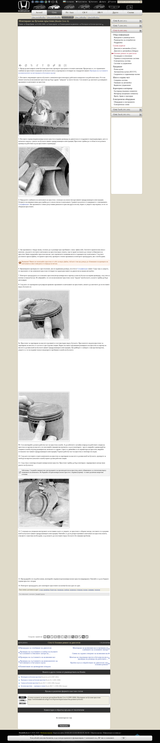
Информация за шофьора (112, 733)
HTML (22, 700)
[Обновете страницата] (26, 65)
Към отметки (82, 2)
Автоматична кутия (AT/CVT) (125, 72)
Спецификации (23, 204)
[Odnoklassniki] (55, 636)
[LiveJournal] (72, 636)
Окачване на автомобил (123, 83)
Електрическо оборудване (124, 99)
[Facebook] (48, 636)
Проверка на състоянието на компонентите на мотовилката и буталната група (39, 662)
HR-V (100, 12)
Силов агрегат (119, 46)
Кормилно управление (122, 85)
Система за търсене (26, 735)
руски (41, 589)
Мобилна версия (46, 733)
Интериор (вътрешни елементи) (126, 94)
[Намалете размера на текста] (31, 65)
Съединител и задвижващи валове (127, 74)
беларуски (53, 589)
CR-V (84, 12)
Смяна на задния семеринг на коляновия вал (90, 653)
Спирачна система (121, 80)
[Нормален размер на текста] (43, 65)
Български (70, 2)
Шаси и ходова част (121, 77)
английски (47, 589)
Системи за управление (123, 63)
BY (71, 733)
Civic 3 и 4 (38, 17)
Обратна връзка (96, 733)
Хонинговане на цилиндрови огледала (35, 666)
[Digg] (83, 636)
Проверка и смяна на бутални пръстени (40, 680)
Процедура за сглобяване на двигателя (35, 648)
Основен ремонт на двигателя (125, 53)
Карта (104, 2)
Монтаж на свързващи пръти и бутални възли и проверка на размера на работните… (89, 658)
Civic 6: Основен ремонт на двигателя (64, 643)
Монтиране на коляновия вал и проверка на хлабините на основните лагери (90, 649)
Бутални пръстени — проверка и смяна (44, 686)
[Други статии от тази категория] (48, 65)
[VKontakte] (44, 636)
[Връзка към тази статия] (54, 65)
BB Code (22, 703)
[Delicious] (79, 636)
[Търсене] (141, 1)
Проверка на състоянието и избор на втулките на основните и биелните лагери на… (39, 652)
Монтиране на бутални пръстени (40, 677)
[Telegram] (62, 636)
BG (68, 733)
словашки (91, 589)
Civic (54, 12)
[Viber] (65, 636)
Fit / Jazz (70, 12)
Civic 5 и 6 (53, 17)
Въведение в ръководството (124, 37)
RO (81, 733)
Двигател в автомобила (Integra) (126, 51)
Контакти (94, 2)
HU (88, 733)
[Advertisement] (64, 45)
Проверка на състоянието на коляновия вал (37, 657)
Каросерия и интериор (122, 88)
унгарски (97, 589)
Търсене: (113, 2)
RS (76, 733)
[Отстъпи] (20, 65)
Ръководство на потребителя (124, 40)
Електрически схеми (121, 104)
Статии (131, 12)
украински (60, 589)
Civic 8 (93, 17)
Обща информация (121, 35)
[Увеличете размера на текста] (37, 65)
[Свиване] (140, 30)
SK (86, 733)
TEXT (22, 697)
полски (85, 589)
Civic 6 (67, 17)
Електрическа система (122, 61)
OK (123, 738)
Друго (115, 12)
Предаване (117, 67)
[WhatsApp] (69, 636)
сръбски (66, 589)
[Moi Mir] (58, 636)
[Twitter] (51, 636)
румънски (79, 589)
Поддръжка (118, 42)
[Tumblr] (76, 636)
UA (73, 733)
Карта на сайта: (58, 733)
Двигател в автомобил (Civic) (125, 48)
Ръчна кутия (118, 69)
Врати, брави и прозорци (123, 96)
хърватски (73, 589)
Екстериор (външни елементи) (125, 91)
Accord (39, 12)
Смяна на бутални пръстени (40, 683)
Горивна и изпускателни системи (126, 58)
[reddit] (86, 636)
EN (66, 733)
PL (84, 733)
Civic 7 (80, 17)
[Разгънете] (140, 21)
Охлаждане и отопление (123, 56)
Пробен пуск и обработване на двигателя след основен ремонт (89, 663)
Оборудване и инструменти (124, 102)
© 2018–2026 (29, 733)
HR (79, 733)
